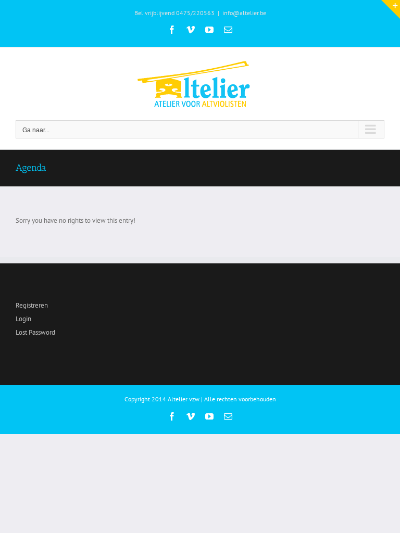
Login (23, 318)
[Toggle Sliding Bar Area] (390, 9)
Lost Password (35, 332)
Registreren (32, 305)
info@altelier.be (244, 13)
